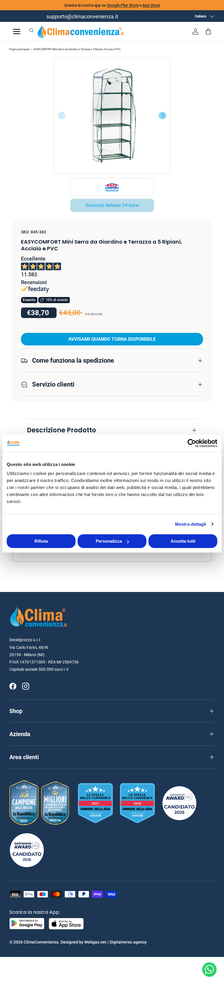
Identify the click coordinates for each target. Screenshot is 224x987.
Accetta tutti (183, 541)
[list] (112, 115)
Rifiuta (41, 541)
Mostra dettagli (190, 524)
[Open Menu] (16, 31)
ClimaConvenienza (41, 942)
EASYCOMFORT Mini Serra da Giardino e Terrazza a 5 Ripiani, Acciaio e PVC (77, 49)
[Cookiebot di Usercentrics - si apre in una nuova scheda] (191, 443)
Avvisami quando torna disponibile (112, 339)
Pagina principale (19, 49)
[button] (208, 31)
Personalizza (109, 541)
